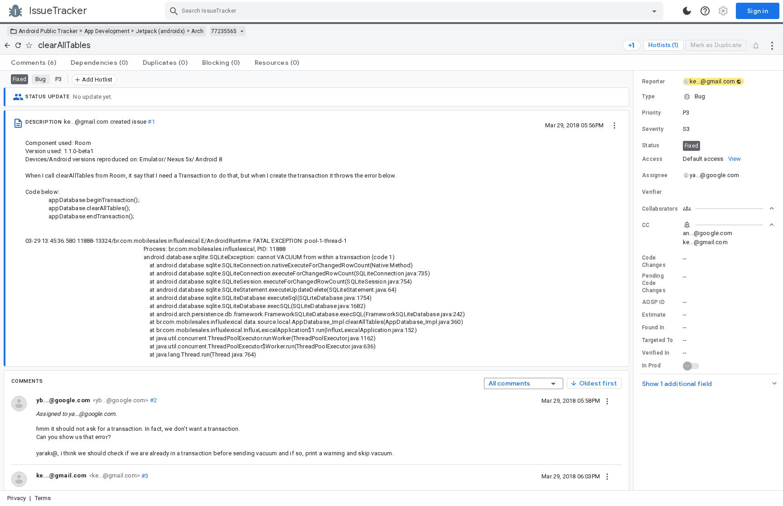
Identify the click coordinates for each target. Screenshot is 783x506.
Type (648, 96)
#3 (144, 475)
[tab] (33, 62)
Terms (43, 498)
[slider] (635, 280)
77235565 (224, 31)
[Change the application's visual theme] (687, 11)
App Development (107, 31)
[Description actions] (614, 125)
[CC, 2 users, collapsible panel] (728, 225)
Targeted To (657, 340)
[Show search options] (654, 10)
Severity (652, 129)
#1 (151, 121)
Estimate (654, 315)
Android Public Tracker (48, 31)
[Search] (174, 10)
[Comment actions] (607, 400)
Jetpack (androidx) (160, 31)
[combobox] (415, 10)
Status (651, 145)
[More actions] (772, 45)
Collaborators (660, 209)
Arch (197, 31)
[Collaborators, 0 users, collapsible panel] (728, 208)
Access (652, 159)
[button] (708, 96)
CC (646, 225)
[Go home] (7, 45)
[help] (705, 11)
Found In (653, 327)
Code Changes (654, 261)
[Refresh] (18, 45)
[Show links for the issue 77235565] (242, 31)
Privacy (16, 498)
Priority (651, 113)
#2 (152, 400)
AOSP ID (653, 302)
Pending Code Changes (654, 283)
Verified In (655, 353)
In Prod (651, 365)
